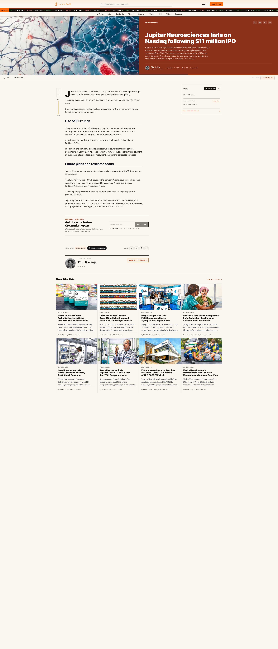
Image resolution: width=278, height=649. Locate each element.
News (8, 78)
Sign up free (217, 4)
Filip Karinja (155, 67)
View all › (216, 101)
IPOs (160, 14)
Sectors (141, 14)
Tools (151, 14)
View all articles (137, 260)
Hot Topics (100, 14)
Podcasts (178, 14)
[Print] (58, 94)
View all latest (213, 279)
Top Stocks (120, 14)
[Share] (58, 90)
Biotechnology (80, 248)
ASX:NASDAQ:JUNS (98, 248)
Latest (110, 14)
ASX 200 (131, 14)
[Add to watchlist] (218, 88)
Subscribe (141, 224)
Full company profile (191, 111)
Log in (204, 4)
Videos (168, 14)
